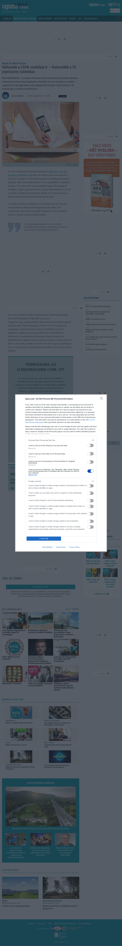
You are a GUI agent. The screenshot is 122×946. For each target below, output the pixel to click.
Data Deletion (47, 547)
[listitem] (61, 440)
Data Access (61, 547)
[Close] (102, 399)
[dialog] (61, 473)
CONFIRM (43, 539)
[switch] (90, 445)
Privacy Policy (74, 547)
